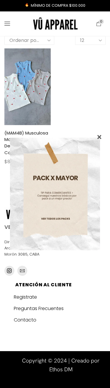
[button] (7, 24)
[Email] (22, 271)
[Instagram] (9, 271)
